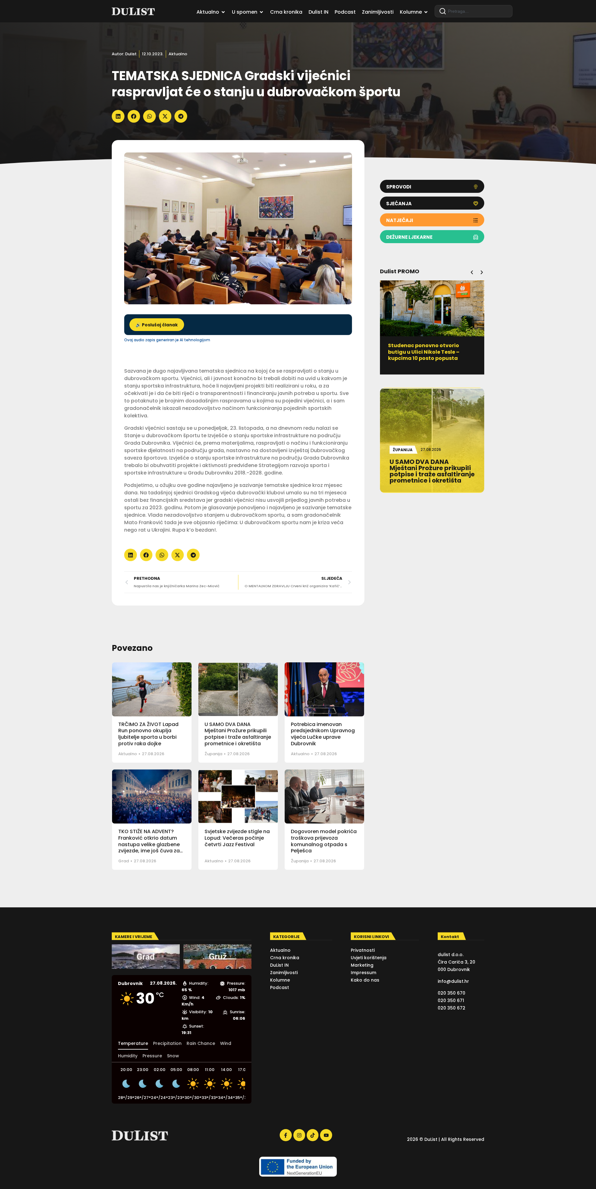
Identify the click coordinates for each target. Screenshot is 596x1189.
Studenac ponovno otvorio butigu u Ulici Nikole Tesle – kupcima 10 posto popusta (423, 352)
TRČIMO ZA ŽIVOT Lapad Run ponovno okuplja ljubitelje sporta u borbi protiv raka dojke (148, 734)
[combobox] (473, 11)
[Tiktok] (312, 1135)
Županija (213, 754)
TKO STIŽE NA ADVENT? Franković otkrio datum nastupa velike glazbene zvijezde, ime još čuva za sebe (149, 844)
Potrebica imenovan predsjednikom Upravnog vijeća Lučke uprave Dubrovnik (323, 734)
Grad (123, 861)
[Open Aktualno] (223, 12)
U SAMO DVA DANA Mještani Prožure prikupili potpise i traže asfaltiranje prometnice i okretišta (238, 734)
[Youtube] (326, 1135)
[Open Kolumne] (425, 12)
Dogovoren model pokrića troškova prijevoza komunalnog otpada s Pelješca (324, 841)
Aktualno (178, 54)
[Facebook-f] (285, 1135)
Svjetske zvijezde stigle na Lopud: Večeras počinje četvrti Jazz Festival (237, 838)
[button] (118, 116)
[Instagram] (299, 1135)
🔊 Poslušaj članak (157, 325)
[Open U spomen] (261, 12)
